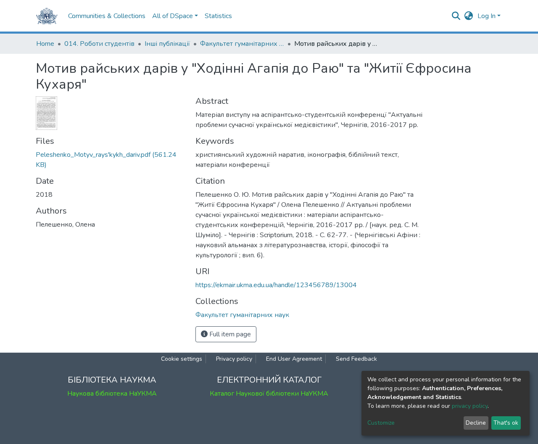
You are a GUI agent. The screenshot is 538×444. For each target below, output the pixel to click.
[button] (469, 16)
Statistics (218, 16)
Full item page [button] (229, 334)
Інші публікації (167, 43)
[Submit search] (456, 16)
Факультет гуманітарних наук (242, 43)
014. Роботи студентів (99, 43)
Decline (476, 423)
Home (45, 43)
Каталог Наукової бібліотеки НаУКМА (269, 393)
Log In (486, 16)
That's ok (505, 423)
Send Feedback (356, 359)
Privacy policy (234, 359)
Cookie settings (181, 359)
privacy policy (470, 406)
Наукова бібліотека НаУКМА (112, 393)
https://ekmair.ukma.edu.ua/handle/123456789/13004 (276, 285)
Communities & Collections (106, 16)
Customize (381, 423)
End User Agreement (294, 359)
